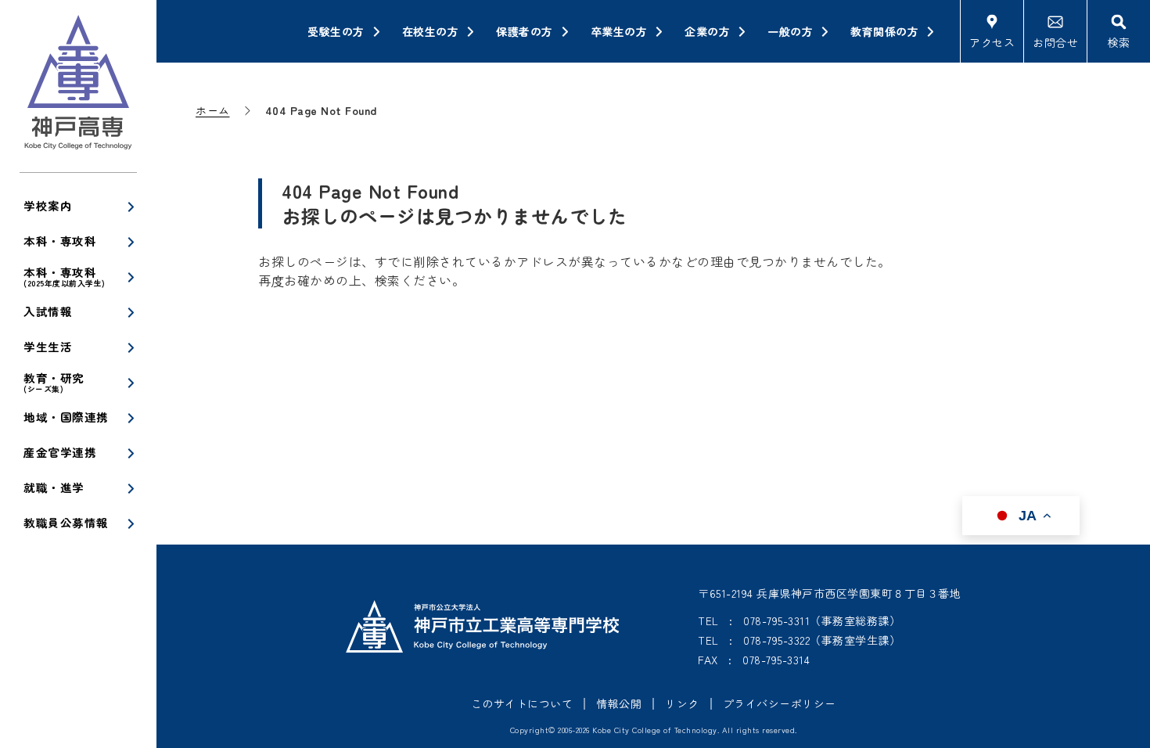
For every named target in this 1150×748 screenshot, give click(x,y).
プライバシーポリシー (779, 703)
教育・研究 (53, 381)
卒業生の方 (619, 31)
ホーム (213, 110)
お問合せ (1055, 42)
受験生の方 (336, 31)
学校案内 (47, 205)
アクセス (992, 42)
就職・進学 (53, 487)
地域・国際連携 (66, 416)
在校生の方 (430, 31)
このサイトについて (522, 703)
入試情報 (47, 311)
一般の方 (790, 31)
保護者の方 (524, 31)
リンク (682, 703)
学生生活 (47, 346)
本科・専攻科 (59, 240)
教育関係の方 (884, 31)
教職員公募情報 (66, 522)
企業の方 (707, 31)
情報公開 (618, 703)
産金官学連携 (59, 452)
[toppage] (78, 86)
